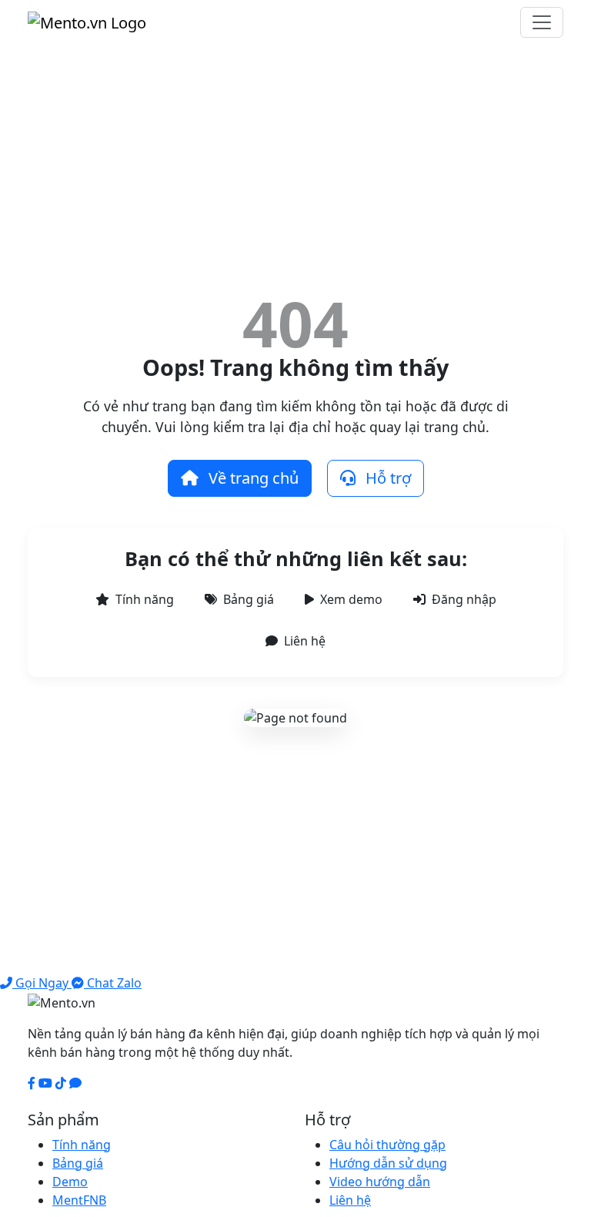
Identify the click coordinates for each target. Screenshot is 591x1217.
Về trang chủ (252, 478)
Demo (70, 1181)
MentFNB (79, 1200)
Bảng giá (248, 599)
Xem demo (351, 599)
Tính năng (144, 599)
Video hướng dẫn (379, 1181)
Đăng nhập (464, 599)
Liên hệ (305, 640)
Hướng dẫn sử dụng (388, 1163)
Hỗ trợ (386, 478)
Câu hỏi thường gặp (387, 1144)
